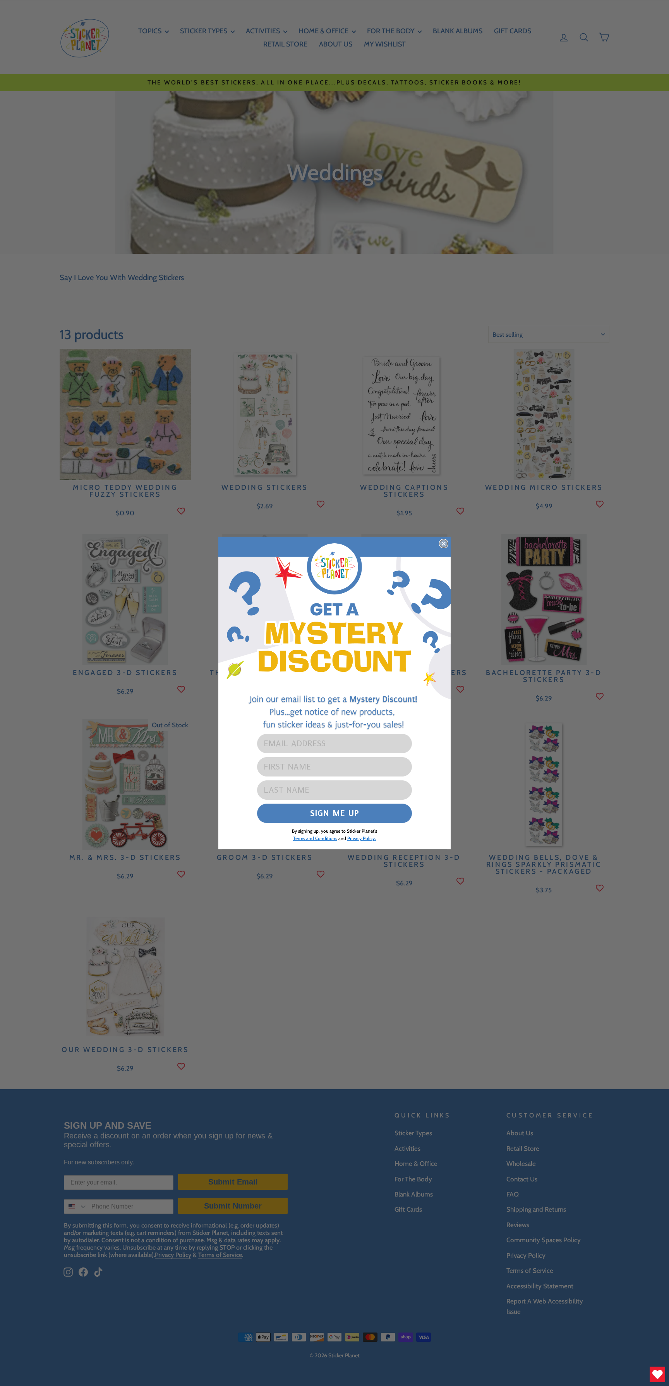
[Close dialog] (444, 544)
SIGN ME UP (334, 813)
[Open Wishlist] (657, 1374)
